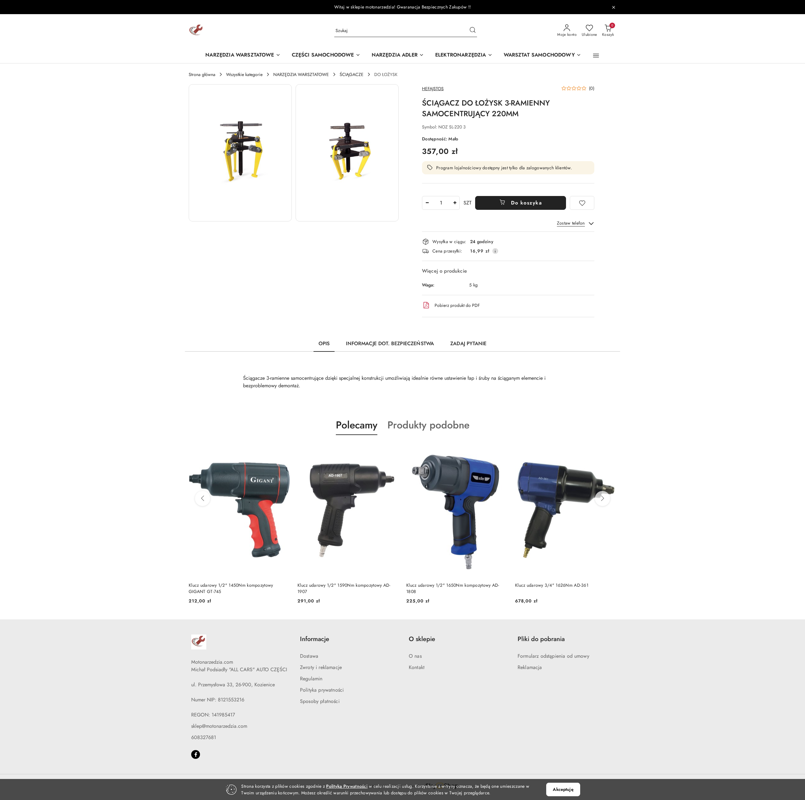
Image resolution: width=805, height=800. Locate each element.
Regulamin (311, 678)
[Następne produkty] (602, 498)
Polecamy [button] (356, 425)
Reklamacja (530, 667)
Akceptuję (563, 789)
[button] (596, 55)
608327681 (203, 737)
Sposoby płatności (320, 701)
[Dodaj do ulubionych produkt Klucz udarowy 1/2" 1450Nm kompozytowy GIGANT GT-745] (282, 449)
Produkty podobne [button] (428, 425)
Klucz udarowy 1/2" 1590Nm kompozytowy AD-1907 (343, 588)
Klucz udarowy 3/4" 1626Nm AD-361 (551, 585)
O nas (415, 656)
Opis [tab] (324, 343)
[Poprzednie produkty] (202, 498)
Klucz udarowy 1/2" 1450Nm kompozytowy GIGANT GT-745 (231, 588)
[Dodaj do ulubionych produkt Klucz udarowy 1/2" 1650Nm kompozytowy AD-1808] (500, 449)
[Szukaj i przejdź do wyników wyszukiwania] (472, 30)
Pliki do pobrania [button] (541, 639)
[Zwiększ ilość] (454, 203)
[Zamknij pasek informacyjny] (613, 7)
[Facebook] (195, 754)
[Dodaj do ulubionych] (582, 203)
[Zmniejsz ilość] (427, 203)
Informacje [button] (314, 639)
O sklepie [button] (422, 639)
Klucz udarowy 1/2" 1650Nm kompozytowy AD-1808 (452, 588)
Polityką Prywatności (347, 786)
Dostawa (309, 656)
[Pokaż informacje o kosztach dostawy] (495, 251)
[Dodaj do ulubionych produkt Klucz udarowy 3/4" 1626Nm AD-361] (609, 449)
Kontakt (417, 667)
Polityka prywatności (322, 690)
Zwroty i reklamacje (321, 667)
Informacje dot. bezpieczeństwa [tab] (390, 343)
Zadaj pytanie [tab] (468, 343)
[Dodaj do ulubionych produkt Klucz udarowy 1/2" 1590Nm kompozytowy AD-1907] (391, 449)
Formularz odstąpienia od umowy (553, 656)
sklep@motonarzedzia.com (219, 726)
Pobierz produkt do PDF (457, 305)
